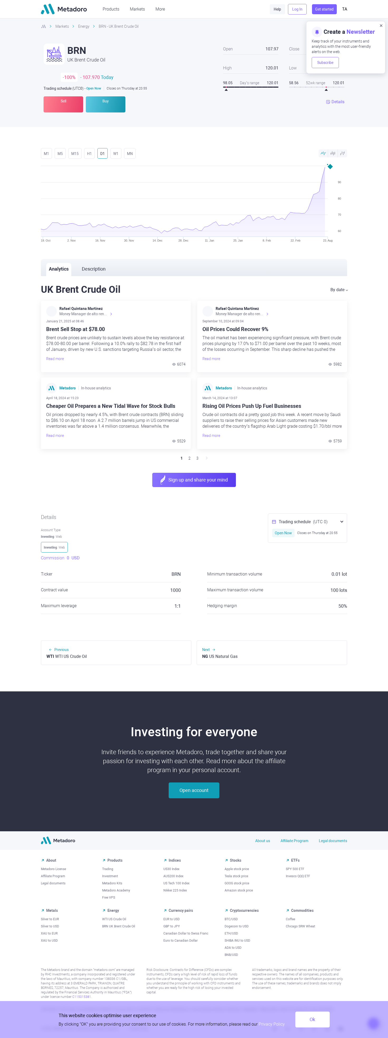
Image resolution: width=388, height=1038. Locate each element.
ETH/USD (231, 933)
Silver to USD (50, 926)
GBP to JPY (171, 926)
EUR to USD (171, 919)
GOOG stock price (237, 883)
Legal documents (333, 841)
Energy (113, 910)
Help (277, 9)
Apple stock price (237, 869)
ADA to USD (233, 948)
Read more (55, 359)
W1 (116, 154)
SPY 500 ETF (295, 869)
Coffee (290, 919)
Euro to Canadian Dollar (180, 940)
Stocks (235, 860)
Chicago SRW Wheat (300, 926)
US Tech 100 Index (176, 883)
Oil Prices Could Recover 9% (235, 329)
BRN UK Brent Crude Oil (118, 926)
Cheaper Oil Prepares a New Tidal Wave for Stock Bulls (110, 406)
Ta (344, 9)
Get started (324, 9)
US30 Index (171, 869)
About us (262, 841)
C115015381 (81, 997)
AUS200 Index (173, 876)
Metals (52, 910)
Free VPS (108, 897)
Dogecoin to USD (237, 926)
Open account (194, 790)
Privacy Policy (272, 1024)
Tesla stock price (236, 876)
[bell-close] (381, 25)
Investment (110, 876)
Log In (297, 9)
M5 (60, 154)
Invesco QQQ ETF (298, 876)
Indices (175, 860)
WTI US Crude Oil (114, 919)
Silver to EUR (50, 919)
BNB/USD (231, 955)
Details (338, 101)
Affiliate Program (294, 841)
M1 (46, 154)
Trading (107, 869)
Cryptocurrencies (244, 910)
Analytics (59, 269)
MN (130, 154)
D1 (102, 154)
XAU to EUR (49, 933)
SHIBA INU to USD (237, 940)
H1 (89, 154)
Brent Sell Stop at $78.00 (75, 329)
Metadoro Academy (116, 890)
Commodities (302, 910)
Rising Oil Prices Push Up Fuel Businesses (251, 406)
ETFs (295, 860)
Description (94, 269)
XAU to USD (49, 940)
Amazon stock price (239, 890)
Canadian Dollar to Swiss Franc (185, 933)
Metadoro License (53, 869)
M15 (75, 154)
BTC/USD (231, 919)
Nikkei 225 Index (175, 890)
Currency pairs (181, 910)
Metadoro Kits (112, 883)
